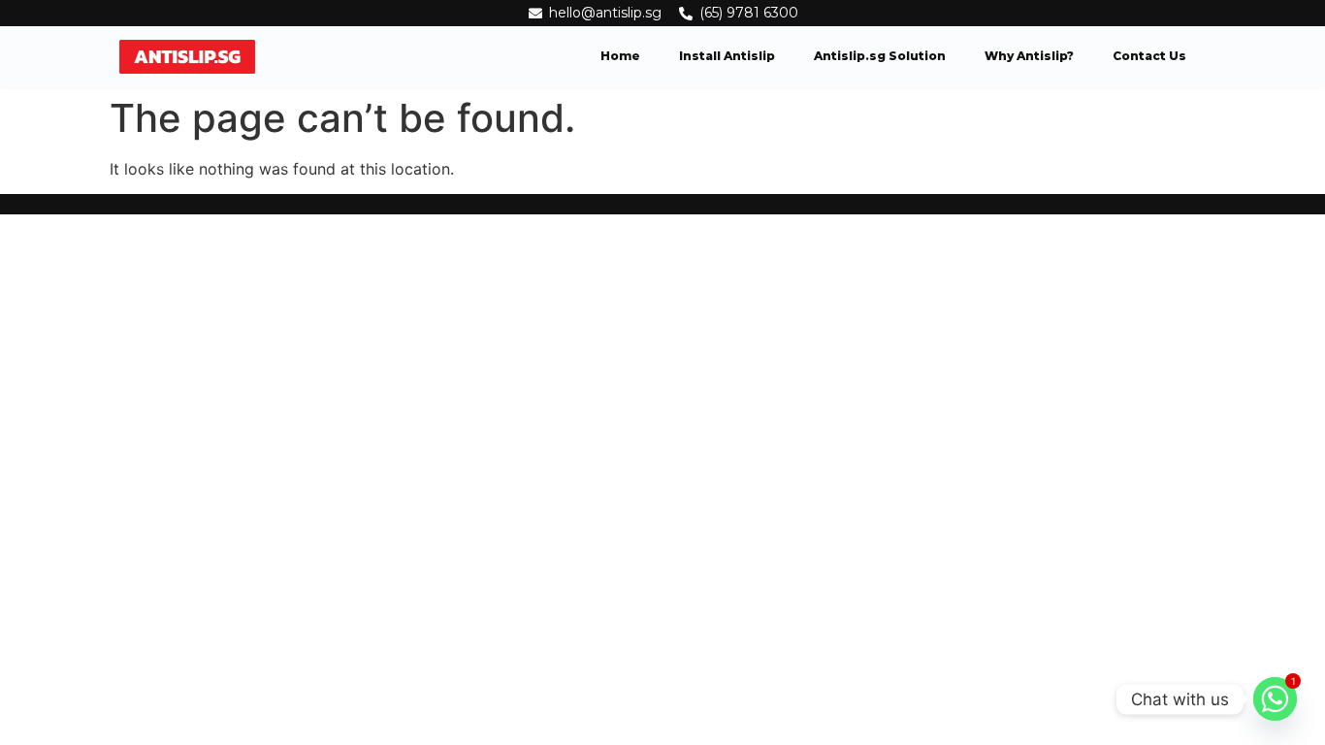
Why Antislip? (1029, 56)
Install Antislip (727, 56)
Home (620, 56)
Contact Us (1149, 56)
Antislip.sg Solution (880, 56)
